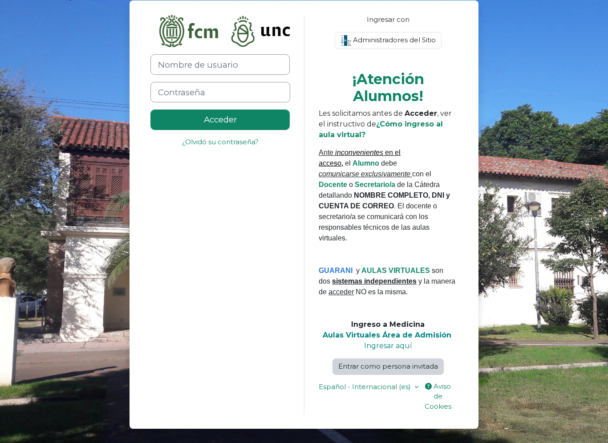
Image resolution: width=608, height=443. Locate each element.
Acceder (220, 119)
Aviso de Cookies (438, 396)
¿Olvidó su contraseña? (220, 142)
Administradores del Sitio (393, 40)
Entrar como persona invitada (388, 366)
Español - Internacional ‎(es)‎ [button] (366, 386)
